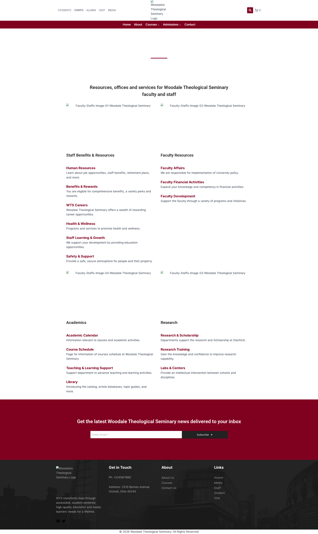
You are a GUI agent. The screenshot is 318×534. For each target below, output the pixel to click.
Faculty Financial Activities (182, 182)
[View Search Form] (250, 10)
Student (219, 493)
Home (127, 24)
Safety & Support (80, 256)
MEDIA (112, 10)
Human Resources (80, 168)
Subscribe (203, 434)
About (138, 24)
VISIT (102, 10)
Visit (217, 498)
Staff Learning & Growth (85, 238)
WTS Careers (77, 205)
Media (218, 482)
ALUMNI (91, 10)
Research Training (175, 349)
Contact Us (168, 488)
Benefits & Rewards (82, 187)
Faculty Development (178, 196)
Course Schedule (80, 349)
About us (167, 477)
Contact (190, 24)
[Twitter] (64, 522)
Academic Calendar (82, 335)
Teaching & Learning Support (89, 368)
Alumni (218, 477)
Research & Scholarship (180, 335)
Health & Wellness (80, 224)
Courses (166, 482)
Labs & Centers (173, 368)
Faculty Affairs (173, 168)
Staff (217, 488)
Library (72, 382)
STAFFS (78, 10)
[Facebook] (58, 522)
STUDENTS (64, 10)
